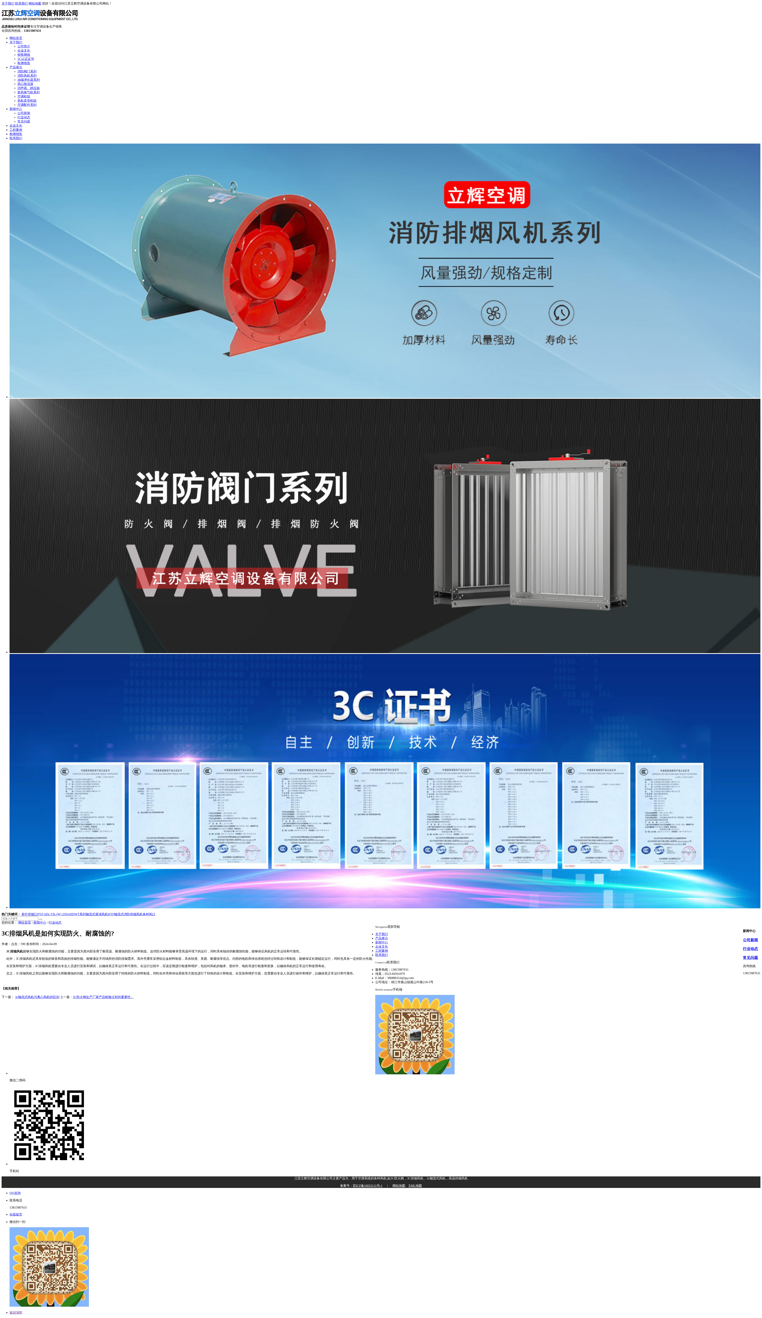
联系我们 (21, 3)
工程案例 (16, 129)
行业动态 (23, 117)
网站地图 (35, 3)
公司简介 (23, 46)
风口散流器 (25, 84)
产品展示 (16, 67)
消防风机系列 (27, 75)
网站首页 (16, 38)
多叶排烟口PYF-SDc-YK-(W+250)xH (46, 914)
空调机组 (23, 96)
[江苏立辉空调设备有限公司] (40, 22)
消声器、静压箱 (28, 88)
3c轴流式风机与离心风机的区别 (37, 997)
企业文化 (23, 50)
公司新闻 (23, 113)
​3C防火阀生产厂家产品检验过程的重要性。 (103, 997)
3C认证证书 (25, 59)
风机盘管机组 (27, 100)
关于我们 (8, 3)
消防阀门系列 (27, 71)
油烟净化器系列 (28, 79)
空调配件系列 (27, 104)
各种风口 (149, 914)
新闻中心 (16, 109)
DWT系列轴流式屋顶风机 (90, 914)
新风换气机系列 (28, 92)
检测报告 (23, 63)
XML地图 (415, 1185)
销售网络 (23, 54)
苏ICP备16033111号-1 (367, 1185)
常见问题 (23, 121)
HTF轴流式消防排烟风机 (125, 914)
